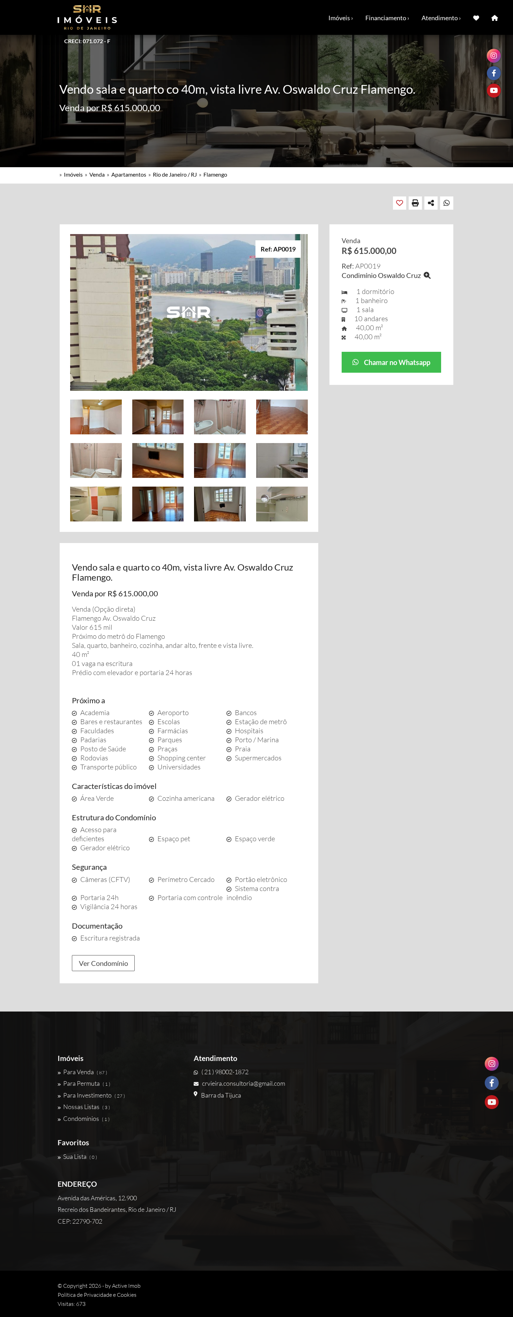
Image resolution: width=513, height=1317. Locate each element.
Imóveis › (340, 18)
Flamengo (215, 174)
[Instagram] (492, 1064)
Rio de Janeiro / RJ (175, 174)
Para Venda (85, 1072)
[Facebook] (492, 1083)
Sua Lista (80, 1156)
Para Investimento (94, 1095)
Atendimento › (441, 18)
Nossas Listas (86, 1106)
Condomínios (86, 1118)
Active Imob (126, 1285)
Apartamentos (128, 174)
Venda (97, 174)
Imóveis (73, 174)
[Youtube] (492, 1102)
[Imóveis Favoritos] (476, 17)
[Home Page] (494, 17)
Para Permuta (86, 1083)
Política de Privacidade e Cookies (97, 1294)
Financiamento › (387, 18)
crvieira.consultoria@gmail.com (243, 1083)
